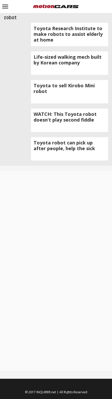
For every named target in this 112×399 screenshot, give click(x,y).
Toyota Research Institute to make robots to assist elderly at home (68, 34)
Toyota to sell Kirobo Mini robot (64, 88)
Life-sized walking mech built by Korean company (68, 60)
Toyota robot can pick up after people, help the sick (64, 145)
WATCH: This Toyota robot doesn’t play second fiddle (65, 117)
